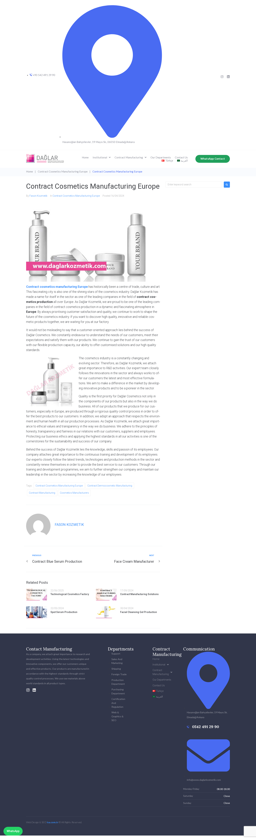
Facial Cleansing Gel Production (138, 612)
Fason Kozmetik (38, 195)
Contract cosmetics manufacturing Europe (57, 286)
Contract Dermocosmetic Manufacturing (109, 485)
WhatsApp (13, 831)
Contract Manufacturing (42, 492)
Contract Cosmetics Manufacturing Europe (63, 171)
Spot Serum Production (64, 612)
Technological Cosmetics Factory (70, 594)
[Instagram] (222, 76)
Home (29, 171)
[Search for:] (193, 184)
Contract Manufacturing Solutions (139, 594)
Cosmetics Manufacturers (74, 492)
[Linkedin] (228, 76)
